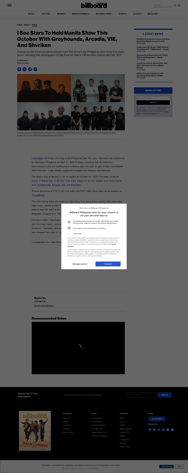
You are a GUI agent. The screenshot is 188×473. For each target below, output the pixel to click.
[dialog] (94, 236)
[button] (94, 233)
